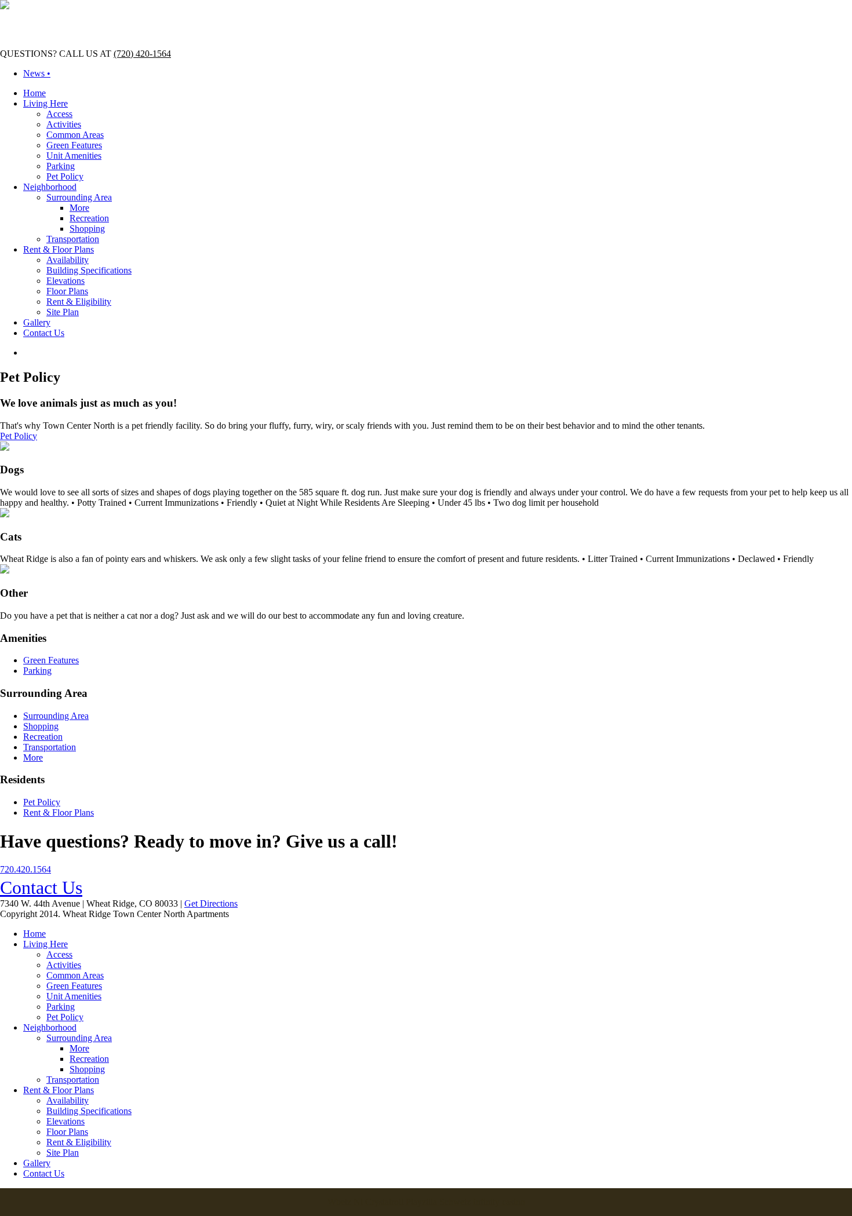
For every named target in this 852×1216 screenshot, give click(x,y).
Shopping (87, 228)
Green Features (74, 145)
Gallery (36, 322)
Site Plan (62, 312)
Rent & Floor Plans (58, 249)
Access (59, 114)
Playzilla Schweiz (438, 1202)
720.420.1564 (25, 869)
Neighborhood (50, 187)
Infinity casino (499, 1202)
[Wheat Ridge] (4, 6)
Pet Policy (64, 176)
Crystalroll (384, 1202)
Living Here (45, 103)
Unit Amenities (73, 155)
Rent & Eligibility (78, 301)
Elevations (65, 281)
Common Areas (75, 135)
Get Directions (211, 903)
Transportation (72, 239)
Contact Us (43, 333)
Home (34, 93)
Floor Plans (67, 291)
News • (36, 73)
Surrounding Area (79, 197)
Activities (63, 124)
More (79, 208)
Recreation (89, 218)
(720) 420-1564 (142, 54)
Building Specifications (89, 270)
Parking (60, 166)
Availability (67, 260)
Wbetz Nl (345, 1202)
